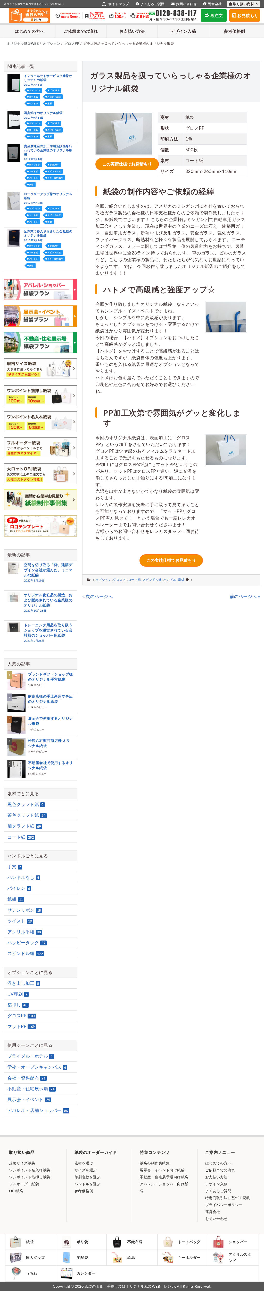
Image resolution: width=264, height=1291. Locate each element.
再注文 (216, 15)
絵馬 (131, 1257)
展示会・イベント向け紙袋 (162, 1170)
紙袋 (30, 1242)
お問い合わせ (186, 4)
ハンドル (169, 580)
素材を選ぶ (84, 1163)
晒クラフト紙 (24, 826)
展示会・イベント (28, 1099)
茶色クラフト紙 (26, 815)
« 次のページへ (97, 596)
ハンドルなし (23, 877)
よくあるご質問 (152, 4)
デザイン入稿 (183, 31)
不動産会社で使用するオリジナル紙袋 (50, 765)
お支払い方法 (132, 31)
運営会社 (215, 4)
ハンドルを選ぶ (88, 1184)
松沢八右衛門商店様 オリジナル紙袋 (49, 743)
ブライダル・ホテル (30, 1056)
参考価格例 (234, 31)
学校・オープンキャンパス (36, 1067)
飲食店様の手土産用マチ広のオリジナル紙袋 (50, 699)
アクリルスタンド (240, 1257)
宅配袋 (82, 1257)
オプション (103, 580)
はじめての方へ (30, 31)
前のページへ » (245, 596)
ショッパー (238, 1242)
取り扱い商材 (244, 4)
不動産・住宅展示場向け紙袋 (164, 1177)
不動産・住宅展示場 (31, 1088)
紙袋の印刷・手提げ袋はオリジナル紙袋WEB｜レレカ (130, 1286)
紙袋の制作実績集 (155, 1163)
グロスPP (120, 580)
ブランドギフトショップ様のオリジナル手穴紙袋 (50, 676)
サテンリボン (24, 910)
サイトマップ (118, 4)
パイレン (18, 888)
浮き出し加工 (23, 983)
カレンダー (86, 1273)
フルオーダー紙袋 (24, 1184)
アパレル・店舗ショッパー (37, 1110)
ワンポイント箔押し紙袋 (29, 1177)
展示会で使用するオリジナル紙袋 (50, 721)
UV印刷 (17, 994)
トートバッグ (189, 1242)
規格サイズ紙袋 (22, 1163)
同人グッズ (35, 1257)
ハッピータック (26, 942)
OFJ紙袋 (16, 1191)
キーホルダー (189, 1257)
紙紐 (15, 899)
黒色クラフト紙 (25, 804)
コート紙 (134, 580)
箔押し (17, 1004)
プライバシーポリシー (224, 1204)
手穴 (14, 866)
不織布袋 (134, 1242)
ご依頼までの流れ (81, 31)
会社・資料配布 (55, 178)
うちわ (31, 1273)
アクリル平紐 (24, 931)
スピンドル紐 (152, 580)
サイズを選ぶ (86, 1170)
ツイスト (19, 921)
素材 (181, 580)
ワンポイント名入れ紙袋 (29, 1170)
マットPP (21, 1026)
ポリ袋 (82, 1242)
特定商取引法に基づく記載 (227, 1198)
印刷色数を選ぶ (88, 1177)
